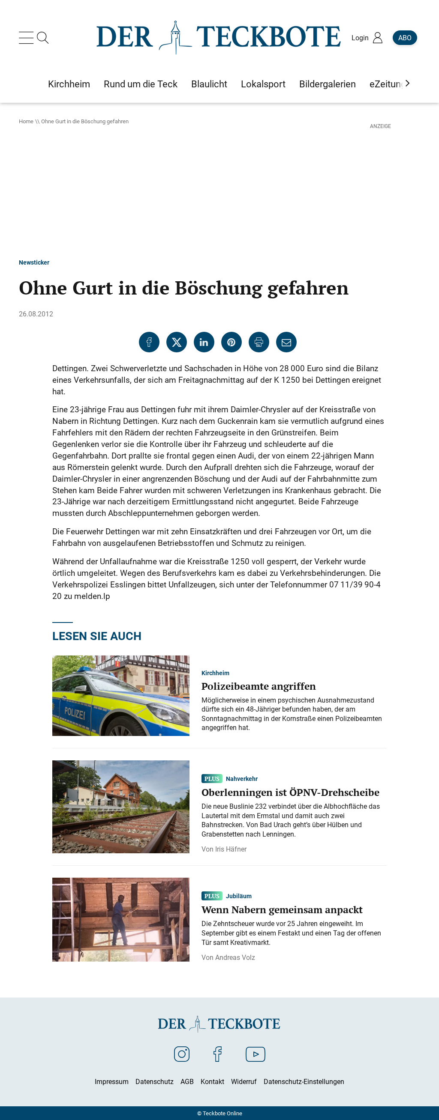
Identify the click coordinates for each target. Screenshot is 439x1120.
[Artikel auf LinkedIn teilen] (204, 342)
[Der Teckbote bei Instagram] (181, 1053)
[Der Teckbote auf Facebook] (217, 1053)
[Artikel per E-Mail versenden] (286, 342)
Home (26, 121)
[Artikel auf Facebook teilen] (149, 342)
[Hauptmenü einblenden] (28, 38)
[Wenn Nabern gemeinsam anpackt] (120, 918)
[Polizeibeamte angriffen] (120, 695)
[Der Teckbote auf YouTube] (255, 1053)
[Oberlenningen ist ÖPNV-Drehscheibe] (120, 806)
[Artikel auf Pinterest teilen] (231, 342)
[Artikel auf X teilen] (176, 342)
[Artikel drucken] (259, 342)
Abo (405, 37)
